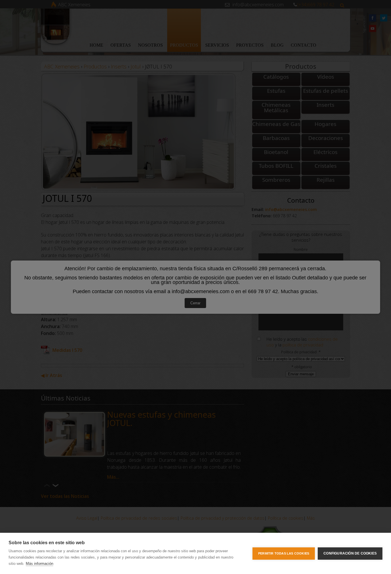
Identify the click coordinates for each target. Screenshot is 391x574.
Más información (39, 563)
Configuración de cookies (350, 553)
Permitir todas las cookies (283, 553)
